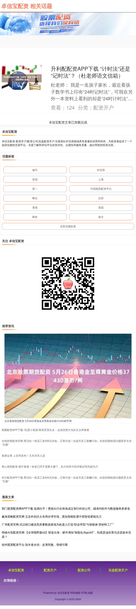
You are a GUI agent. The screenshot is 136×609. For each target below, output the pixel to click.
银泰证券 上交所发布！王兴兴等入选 (23, 455)
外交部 (101, 170)
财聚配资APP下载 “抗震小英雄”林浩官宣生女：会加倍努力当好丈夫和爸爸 (45, 430)
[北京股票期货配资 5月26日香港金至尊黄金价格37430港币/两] (68, 375)
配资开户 (50, 570)
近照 (101, 198)
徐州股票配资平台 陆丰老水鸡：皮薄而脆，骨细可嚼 (35, 545)
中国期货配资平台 (101, 188)
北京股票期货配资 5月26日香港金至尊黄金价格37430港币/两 (38, 421)
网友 (35, 217)
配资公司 (84, 570)
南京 (101, 217)
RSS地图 (75, 592)
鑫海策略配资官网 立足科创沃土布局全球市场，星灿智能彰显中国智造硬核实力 (52, 516)
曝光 (35, 198)
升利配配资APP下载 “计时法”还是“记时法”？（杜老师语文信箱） (90, 72)
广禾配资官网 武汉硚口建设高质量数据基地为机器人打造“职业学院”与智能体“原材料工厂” (58, 524)
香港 (35, 207)
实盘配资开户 (118, 570)
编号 (35, 170)
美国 (101, 207)
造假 (35, 179)
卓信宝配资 (16, 570)
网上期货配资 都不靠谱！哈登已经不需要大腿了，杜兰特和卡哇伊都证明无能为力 (50, 466)
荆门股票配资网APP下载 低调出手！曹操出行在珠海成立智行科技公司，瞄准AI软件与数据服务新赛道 (66, 508)
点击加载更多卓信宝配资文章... (68, 122)
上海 (101, 179)
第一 (35, 188)
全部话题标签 (68, 226)
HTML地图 (87, 592)
